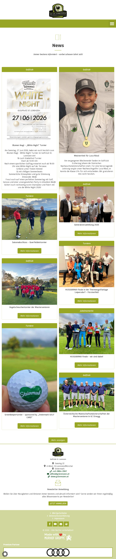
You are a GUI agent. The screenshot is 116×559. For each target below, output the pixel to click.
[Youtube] (55, 524)
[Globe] (66, 524)
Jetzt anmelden (58, 503)
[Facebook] (49, 524)
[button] (112, 23)
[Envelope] (60, 524)
